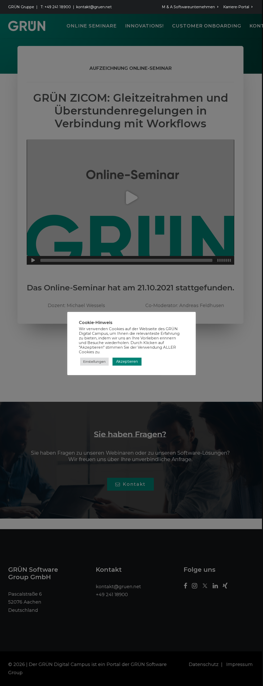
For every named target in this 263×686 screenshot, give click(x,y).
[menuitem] (191, 7)
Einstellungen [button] (94, 361)
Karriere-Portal (236, 7)
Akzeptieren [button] (127, 361)
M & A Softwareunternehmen (188, 7)
